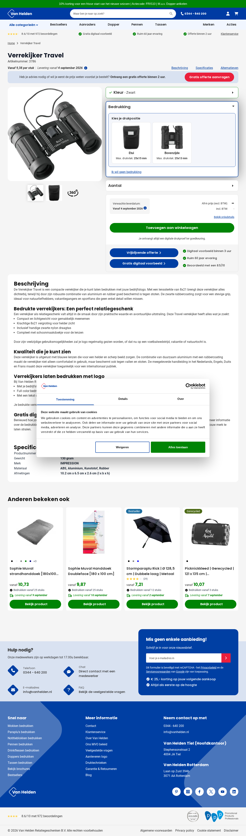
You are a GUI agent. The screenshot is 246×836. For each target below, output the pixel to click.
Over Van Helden (97, 738)
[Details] (85, 68)
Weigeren (122, 447)
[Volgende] (98, 136)
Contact (91, 726)
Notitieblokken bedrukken (25, 738)
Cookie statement (209, 830)
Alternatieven (229, 68)
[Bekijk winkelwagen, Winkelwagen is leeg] (236, 14)
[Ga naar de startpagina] (20, 13)
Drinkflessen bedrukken (23, 750)
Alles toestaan (178, 447)
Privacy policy (184, 830)
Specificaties (204, 68)
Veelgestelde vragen (99, 750)
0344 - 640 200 (195, 14)
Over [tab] (180, 398)
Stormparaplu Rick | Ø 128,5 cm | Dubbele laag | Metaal (150, 571)
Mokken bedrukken (20, 726)
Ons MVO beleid (96, 744)
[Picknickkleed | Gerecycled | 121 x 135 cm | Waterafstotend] (211, 532)
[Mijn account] (228, 14)
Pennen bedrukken (20, 744)
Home (11, 43)
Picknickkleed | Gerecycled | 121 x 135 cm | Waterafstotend (209, 571)
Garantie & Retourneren (101, 769)
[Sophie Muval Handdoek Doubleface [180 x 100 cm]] (94, 532)
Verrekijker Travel (30, 43)
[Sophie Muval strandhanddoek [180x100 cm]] (35, 532)
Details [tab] (123, 398)
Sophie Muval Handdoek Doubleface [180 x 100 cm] (91, 571)
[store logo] (64, 792)
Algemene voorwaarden (156, 830)
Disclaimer (231, 830)
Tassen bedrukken (20, 763)
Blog (89, 775)
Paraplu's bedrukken (21, 732)
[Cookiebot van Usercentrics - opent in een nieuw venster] (188, 386)
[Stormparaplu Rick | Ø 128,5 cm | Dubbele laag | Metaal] (152, 532)
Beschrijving (179, 68)
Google (180, 671)
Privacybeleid (208, 667)
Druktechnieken (96, 763)
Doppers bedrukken (21, 756)
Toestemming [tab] (65, 399)
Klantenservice (229, 33)
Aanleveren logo (96, 756)
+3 (35, 561)
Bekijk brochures (19, 769)
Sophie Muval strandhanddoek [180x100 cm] (33, 571)
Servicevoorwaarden (158, 671)
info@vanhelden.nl (176, 732)
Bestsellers (15, 775)
